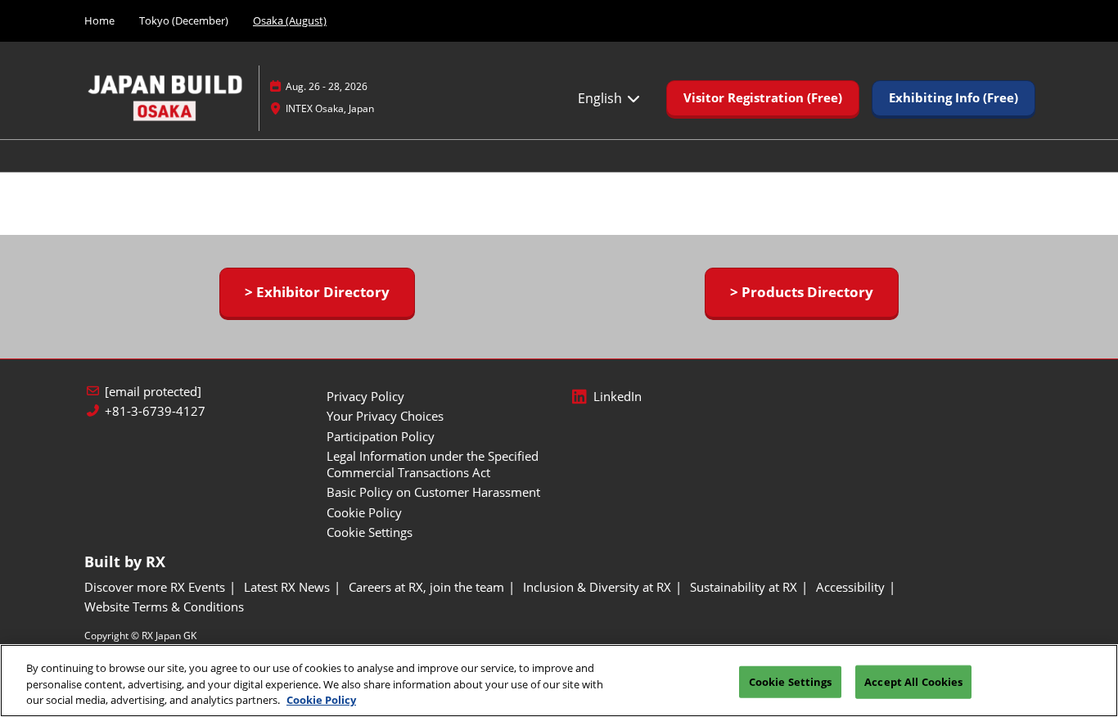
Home (99, 20)
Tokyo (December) (183, 20)
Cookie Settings (790, 681)
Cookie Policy (321, 699)
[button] (762, 98)
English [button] (601, 98)
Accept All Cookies (913, 681)
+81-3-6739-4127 (155, 411)
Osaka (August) (290, 20)
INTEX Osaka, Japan (330, 108)
